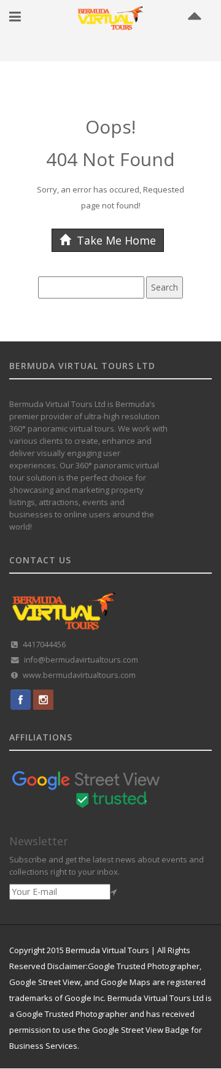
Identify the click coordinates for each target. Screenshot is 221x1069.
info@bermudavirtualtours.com (81, 660)
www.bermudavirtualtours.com (79, 675)
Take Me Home (115, 240)
